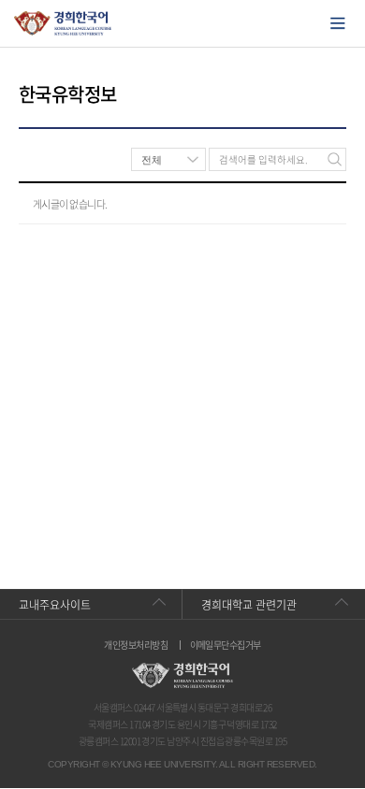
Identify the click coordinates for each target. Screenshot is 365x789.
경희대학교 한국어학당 (63, 23)
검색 (334, 159)
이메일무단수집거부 (225, 645)
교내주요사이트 (55, 604)
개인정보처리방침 (136, 645)
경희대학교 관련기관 (249, 604)
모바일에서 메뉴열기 (337, 23)
